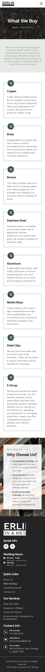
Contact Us (9, 592)
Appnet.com (25, 667)
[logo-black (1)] (8, 4)
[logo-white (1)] (14, 529)
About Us (8, 579)
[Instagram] (12, 546)
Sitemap (35, 667)
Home (15, 27)
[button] (41, 3)
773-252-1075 (16, 633)
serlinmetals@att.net (20, 641)
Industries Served (12, 587)
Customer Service (12, 612)
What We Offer (11, 604)
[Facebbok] (6, 546)
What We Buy (27, 27)
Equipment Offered (13, 608)
